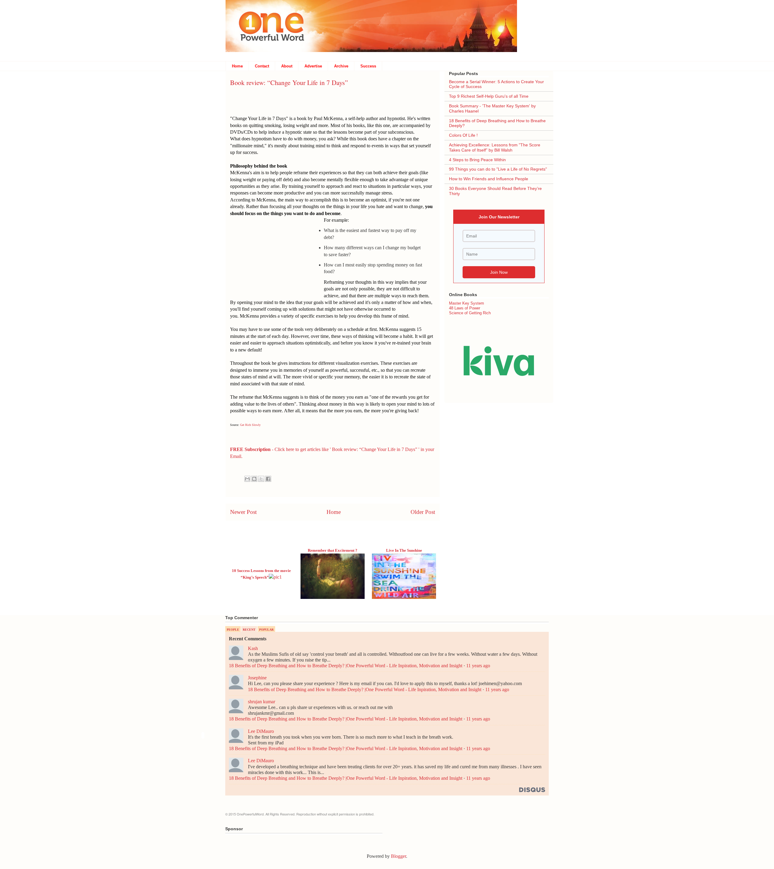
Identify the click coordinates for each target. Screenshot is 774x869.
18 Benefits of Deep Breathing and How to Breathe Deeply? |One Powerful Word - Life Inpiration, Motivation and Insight (345, 665)
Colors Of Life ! (463, 135)
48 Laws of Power (464, 308)
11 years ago (478, 665)
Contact (262, 66)
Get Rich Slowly (250, 424)
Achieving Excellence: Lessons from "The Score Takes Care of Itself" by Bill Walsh (494, 147)
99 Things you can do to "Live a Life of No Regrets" (498, 169)
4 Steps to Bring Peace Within (477, 159)
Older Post (423, 512)
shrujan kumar (261, 701)
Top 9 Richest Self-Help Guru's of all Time (488, 96)
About (286, 66)
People (233, 629)
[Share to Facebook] (268, 479)
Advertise (313, 66)
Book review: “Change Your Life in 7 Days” (289, 82)
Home (237, 66)
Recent (249, 629)
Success (368, 66)
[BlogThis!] (254, 479)
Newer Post (243, 512)
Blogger (398, 856)
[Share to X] (261, 479)
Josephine (257, 677)
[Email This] (247, 479)
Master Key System (466, 303)
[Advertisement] (277, 256)
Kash (253, 648)
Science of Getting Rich (470, 313)
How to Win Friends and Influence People (488, 178)
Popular (266, 629)
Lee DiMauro (261, 731)
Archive (341, 66)
